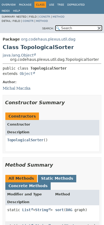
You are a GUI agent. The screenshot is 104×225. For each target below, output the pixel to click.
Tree (60, 4)
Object (26, 73)
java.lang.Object (18, 55)
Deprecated (76, 4)
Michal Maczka (16, 88)
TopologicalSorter (25, 140)
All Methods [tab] (21, 178)
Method (59, 16)
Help (16, 10)
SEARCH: (48, 28)
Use (51, 4)
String (41, 210)
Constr (44, 16)
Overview (9, 4)
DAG (69, 210)
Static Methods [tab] (57, 178)
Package (25, 4)
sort (59, 210)
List (26, 210)
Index (6, 10)
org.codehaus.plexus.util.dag (48, 39)
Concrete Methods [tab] (28, 186)
